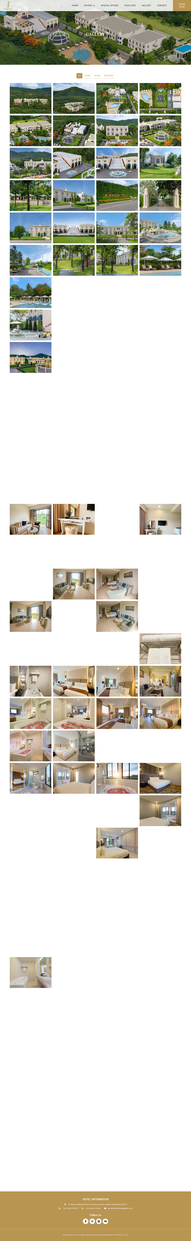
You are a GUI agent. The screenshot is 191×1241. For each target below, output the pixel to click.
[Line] (99, 1221)
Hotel (88, 75)
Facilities (130, 5)
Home (75, 5)
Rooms (88, 5)
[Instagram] (92, 1221)
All (79, 75)
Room (97, 75)
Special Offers (109, 5)
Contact (162, 5)
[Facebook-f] (85, 1221)
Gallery (146, 5)
